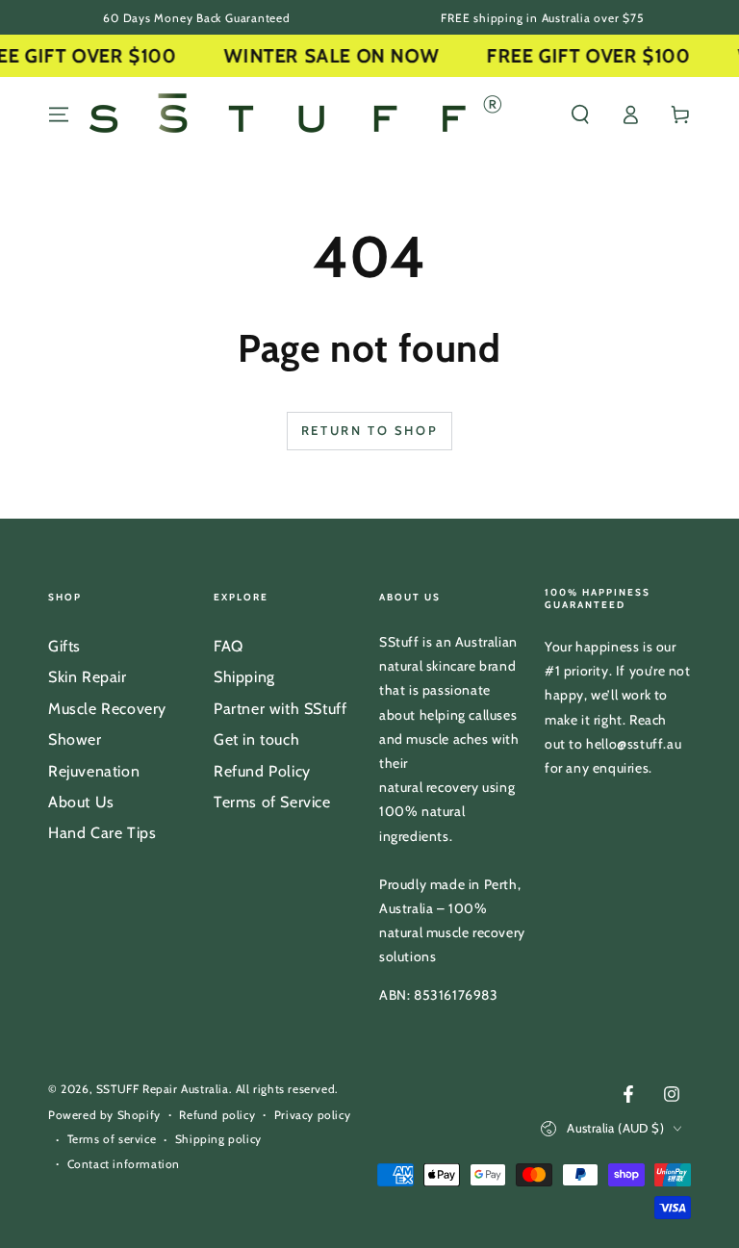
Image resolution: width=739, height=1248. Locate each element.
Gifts (64, 646)
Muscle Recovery (107, 709)
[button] (580, 114)
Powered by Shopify (104, 1115)
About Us (81, 802)
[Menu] (59, 114)
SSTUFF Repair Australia (162, 1089)
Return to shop (369, 430)
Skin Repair (87, 677)
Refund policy (217, 1115)
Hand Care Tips (102, 833)
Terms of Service (272, 802)
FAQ (228, 646)
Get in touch (256, 739)
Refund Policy (262, 771)
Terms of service (112, 1139)
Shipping (244, 677)
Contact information (123, 1164)
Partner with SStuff (280, 709)
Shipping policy (218, 1139)
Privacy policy (312, 1115)
